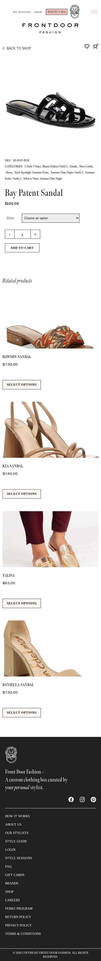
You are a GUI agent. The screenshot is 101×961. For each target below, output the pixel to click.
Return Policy (18, 917)
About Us (13, 824)
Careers (12, 900)
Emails (73, 166)
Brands (11, 883)
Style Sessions (18, 858)
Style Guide (16, 841)
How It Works (17, 816)
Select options (22, 384)
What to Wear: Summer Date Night (42, 178)
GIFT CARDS (14, 875)
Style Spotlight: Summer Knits (32, 172)
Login (38, 12)
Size (10, 218)
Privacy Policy (18, 925)
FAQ (8, 866)
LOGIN (10, 850)
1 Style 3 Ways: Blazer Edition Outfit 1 (46, 166)
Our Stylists (16, 833)
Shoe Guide (86, 166)
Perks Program (18, 908)
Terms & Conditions (23, 934)
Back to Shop (19, 48)
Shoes (9, 172)
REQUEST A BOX (57, 12)
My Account (22, 12)
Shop (9, 892)
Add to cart (22, 248)
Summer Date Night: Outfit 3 (67, 172)
